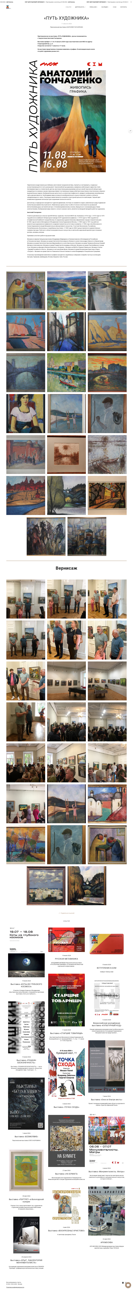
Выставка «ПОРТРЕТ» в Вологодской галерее (26, 1200)
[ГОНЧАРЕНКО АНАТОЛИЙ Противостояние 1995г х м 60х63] (25, 290)
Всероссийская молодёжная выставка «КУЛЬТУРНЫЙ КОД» (106, 1024)
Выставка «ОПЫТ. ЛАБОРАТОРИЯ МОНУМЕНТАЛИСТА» (26, 1261)
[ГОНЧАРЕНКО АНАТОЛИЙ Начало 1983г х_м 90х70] (107, 413)
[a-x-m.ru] (8, 7)
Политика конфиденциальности (15, 1287)
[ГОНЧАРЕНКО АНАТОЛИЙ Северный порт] (107, 331)
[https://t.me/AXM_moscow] (123, 1283)
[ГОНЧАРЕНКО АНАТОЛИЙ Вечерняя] (25, 372)
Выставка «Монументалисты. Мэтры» (107, 1171)
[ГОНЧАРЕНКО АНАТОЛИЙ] (66, 290)
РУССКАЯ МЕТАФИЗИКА (66, 959)
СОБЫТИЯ (68, 7)
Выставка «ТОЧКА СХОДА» (66, 1107)
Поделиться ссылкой (67, 913)
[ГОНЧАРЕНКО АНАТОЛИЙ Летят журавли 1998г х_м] (66, 413)
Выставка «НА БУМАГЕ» (66, 1174)
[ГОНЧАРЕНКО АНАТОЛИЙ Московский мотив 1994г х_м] (66, 372)
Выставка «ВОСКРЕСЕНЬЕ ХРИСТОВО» (66, 1230)
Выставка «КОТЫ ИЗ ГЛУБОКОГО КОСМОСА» (26, 985)
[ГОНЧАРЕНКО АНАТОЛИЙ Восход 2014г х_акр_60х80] (25, 331)
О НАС (114, 7)
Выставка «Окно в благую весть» (106, 1099)
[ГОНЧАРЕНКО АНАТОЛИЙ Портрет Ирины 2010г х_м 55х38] (25, 413)
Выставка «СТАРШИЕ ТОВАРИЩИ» (66, 1033)
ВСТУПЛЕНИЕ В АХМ (106, 968)
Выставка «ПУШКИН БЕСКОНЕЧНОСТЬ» (26, 1061)
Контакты (123, 7)
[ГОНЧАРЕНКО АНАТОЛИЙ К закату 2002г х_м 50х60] (107, 372)
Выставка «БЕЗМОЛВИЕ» (26, 1136)
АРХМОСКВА (107, 1242)
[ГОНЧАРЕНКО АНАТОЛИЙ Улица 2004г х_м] (66, 331)
